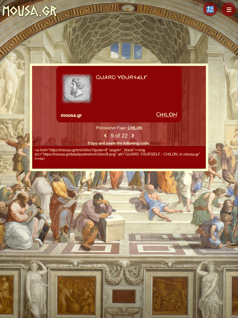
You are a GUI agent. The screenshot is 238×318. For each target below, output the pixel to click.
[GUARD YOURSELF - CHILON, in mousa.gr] (119, 94)
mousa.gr (29, 10)
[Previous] (105, 135)
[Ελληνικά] (210, 9)
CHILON (135, 128)
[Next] (133, 135)
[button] (229, 9)
